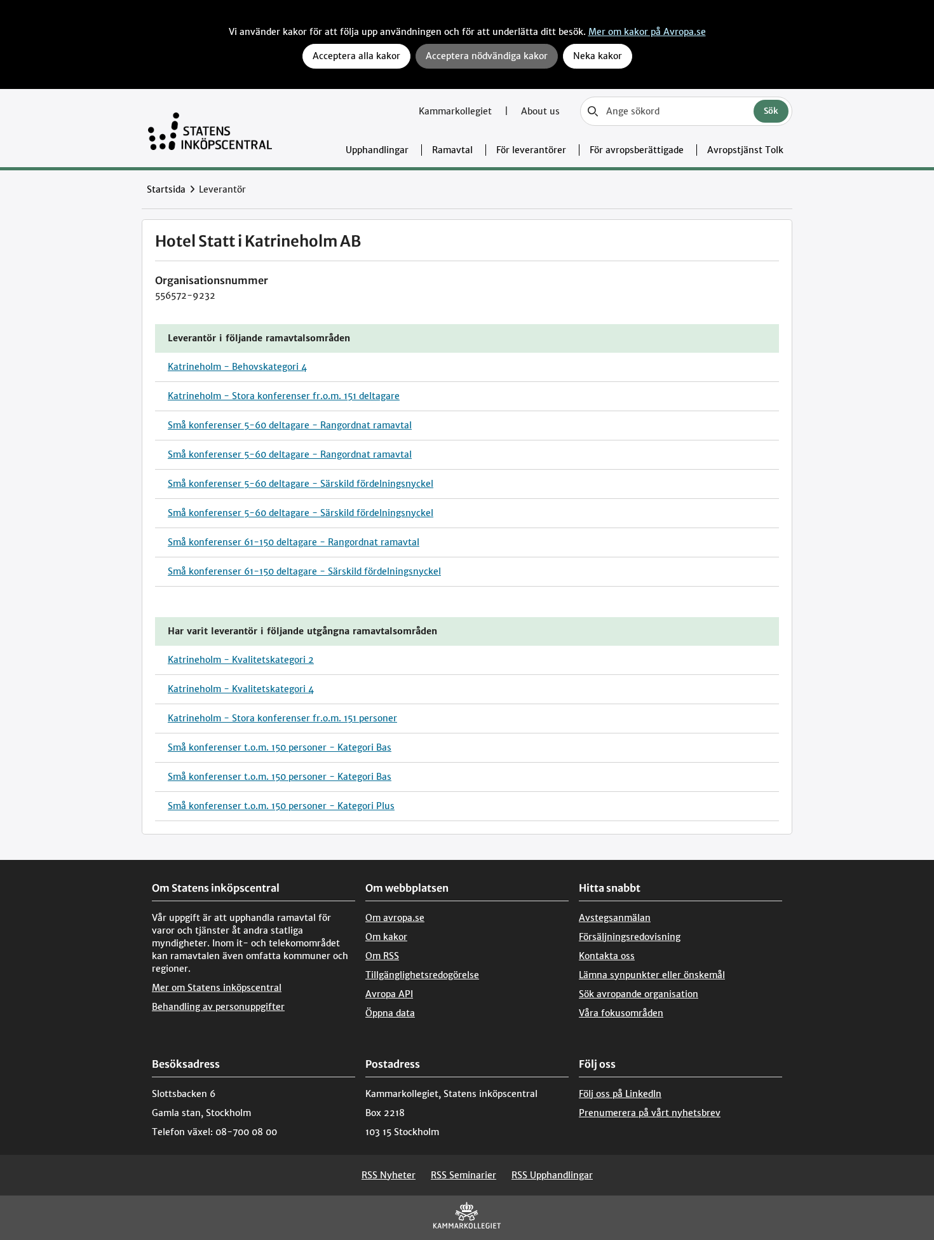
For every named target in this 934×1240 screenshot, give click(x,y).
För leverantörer (531, 150)
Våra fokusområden (621, 1013)
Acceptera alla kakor (356, 56)
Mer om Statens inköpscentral (216, 987)
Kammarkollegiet (456, 111)
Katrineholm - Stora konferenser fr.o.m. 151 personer (282, 718)
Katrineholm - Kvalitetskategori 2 (241, 659)
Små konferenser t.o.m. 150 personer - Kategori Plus (281, 806)
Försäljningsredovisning (629, 937)
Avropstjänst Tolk (745, 150)
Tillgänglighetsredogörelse (422, 975)
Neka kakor (597, 56)
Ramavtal (452, 150)
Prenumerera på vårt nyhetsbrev (650, 1113)
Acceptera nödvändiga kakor (487, 56)
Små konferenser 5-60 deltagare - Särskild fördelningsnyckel (300, 483)
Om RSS (382, 956)
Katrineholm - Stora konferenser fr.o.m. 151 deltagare (284, 396)
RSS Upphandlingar (552, 1175)
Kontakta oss (607, 956)
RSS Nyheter (389, 1175)
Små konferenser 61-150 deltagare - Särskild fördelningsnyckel (304, 571)
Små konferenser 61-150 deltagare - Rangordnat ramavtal (293, 542)
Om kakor (386, 937)
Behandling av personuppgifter (218, 1006)
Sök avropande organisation (638, 994)
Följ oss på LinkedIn (620, 1094)
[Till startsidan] (210, 128)
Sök (771, 111)
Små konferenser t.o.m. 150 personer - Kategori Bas (279, 747)
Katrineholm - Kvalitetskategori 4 (241, 689)
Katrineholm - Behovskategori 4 (237, 366)
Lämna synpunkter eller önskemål (652, 975)
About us (540, 111)
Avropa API (389, 994)
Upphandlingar (377, 150)
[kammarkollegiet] (467, 1218)
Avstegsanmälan (615, 917)
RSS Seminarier (463, 1175)
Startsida (166, 189)
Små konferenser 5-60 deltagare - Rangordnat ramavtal (290, 425)
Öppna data (390, 1013)
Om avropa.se (394, 917)
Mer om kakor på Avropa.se (647, 31)
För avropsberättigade (637, 150)
